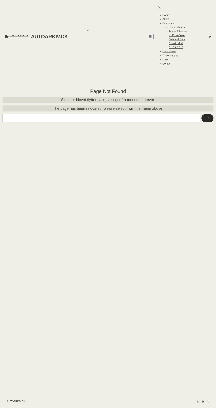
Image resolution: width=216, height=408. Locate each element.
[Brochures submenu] (176, 23)
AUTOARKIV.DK (49, 36)
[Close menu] (159, 7)
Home (165, 15)
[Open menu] (150, 36)
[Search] (207, 118)
